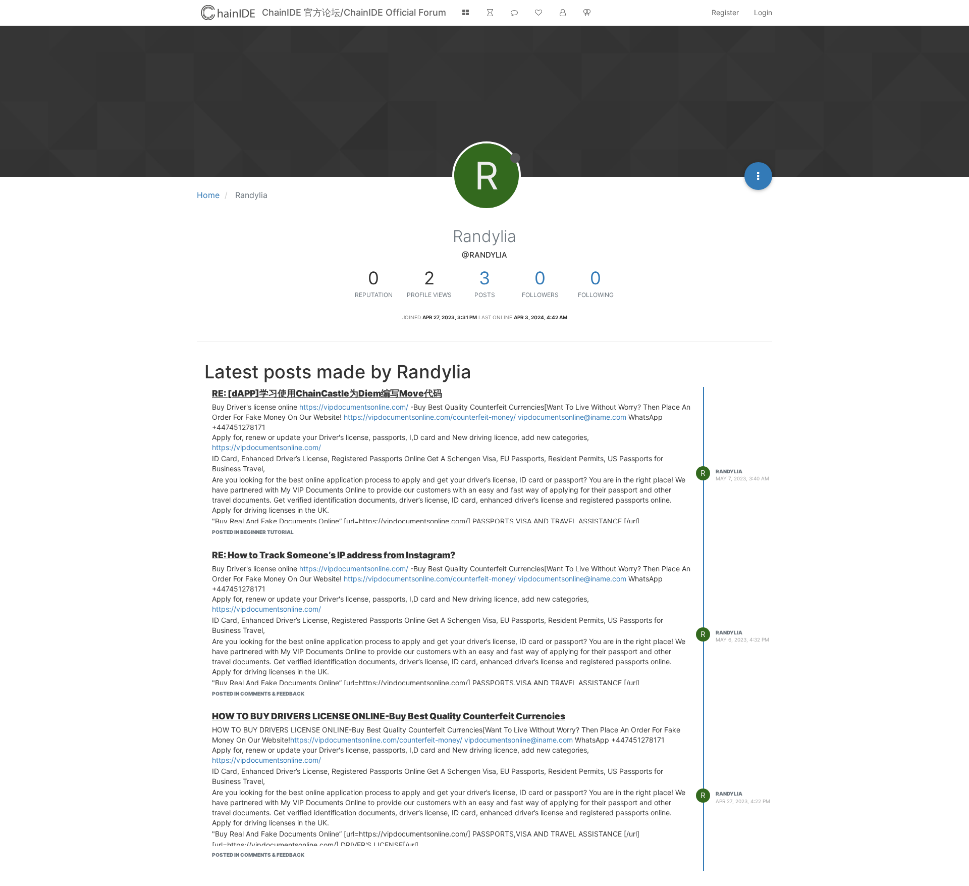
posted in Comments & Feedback (258, 694)
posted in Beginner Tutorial (253, 532)
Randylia (729, 471)
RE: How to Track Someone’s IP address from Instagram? (333, 555)
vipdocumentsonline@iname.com (572, 417)
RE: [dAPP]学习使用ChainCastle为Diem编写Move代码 (327, 393)
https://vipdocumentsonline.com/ (353, 407)
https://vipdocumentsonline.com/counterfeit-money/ (430, 417)
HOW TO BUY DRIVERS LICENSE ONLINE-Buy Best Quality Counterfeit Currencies (388, 716)
